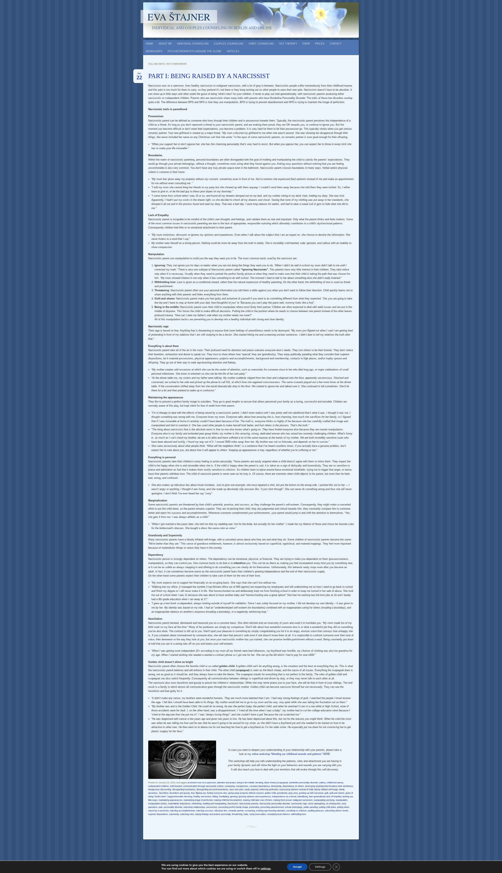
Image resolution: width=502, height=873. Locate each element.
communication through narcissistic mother (203, 786)
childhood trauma (335, 782)
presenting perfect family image (233, 807)
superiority (174, 814)
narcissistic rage (299, 803)
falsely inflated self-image (326, 789)
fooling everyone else (217, 793)
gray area (293, 793)
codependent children (158, 786)
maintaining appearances (170, 800)
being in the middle (245, 782)
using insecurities (257, 814)
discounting (165, 789)
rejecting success (204, 810)
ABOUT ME (165, 43)
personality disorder (173, 807)
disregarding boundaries (183, 789)
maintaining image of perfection (198, 800)
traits (246, 814)
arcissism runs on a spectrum (201, 782)
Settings (320, 867)
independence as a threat (284, 796)
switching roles (187, 814)
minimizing (196, 803)
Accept (297, 867)
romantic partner (236, 810)
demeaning (276, 786)
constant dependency (259, 786)
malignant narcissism (303, 800)
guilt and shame (336, 793)
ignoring (233, 796)
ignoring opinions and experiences (255, 796)
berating (259, 782)
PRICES (320, 43)
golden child (270, 793)
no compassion (333, 803)
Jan (139, 74)
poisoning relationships (194, 807)
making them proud (282, 800)
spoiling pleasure (316, 810)
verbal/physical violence (278, 814)
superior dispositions (158, 814)
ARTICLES (233, 51)
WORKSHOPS (154, 51)
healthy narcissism (202, 796)
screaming (250, 810)
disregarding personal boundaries (212, 789)
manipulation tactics (157, 803)
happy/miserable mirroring (179, 796)
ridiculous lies (220, 810)
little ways (152, 800)
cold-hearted (176, 786)
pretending (254, 807)
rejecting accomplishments (182, 810)
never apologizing (316, 803)
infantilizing (302, 796)
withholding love (298, 814)
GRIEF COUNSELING (261, 43)
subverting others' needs (336, 810)
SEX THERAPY (288, 43)
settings (266, 868)
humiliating (224, 796)
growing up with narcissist (311, 793)
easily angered (251, 789)
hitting (215, 796)
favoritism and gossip (180, 793)
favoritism (163, 793)
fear (193, 793)
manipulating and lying (324, 800)
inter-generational (317, 796)
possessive (211, 807)
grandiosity (282, 793)
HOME (149, 43)
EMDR (306, 43)
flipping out (201, 793)
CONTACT (336, 43)
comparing (230, 786)
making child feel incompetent (228, 800)
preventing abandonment (272, 807)
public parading (311, 807)
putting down (343, 807)
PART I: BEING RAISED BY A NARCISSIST (209, 75)
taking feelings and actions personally (213, 814)
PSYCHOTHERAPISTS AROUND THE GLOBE (195, 51)
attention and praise (226, 782)
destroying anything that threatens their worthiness (329, 786)
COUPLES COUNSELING (229, 43)
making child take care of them (257, 800)
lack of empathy (333, 796)
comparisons (242, 786)
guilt (326, 793)
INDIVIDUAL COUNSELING (193, 43)
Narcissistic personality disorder (275, 803)
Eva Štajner (178, 16)
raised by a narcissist (158, 810)
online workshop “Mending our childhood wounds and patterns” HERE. (291, 754)
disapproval (153, 789)
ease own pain (236, 789)
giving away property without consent (246, 793)
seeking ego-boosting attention (270, 810)
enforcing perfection (268, 789)
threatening (237, 814)
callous (322, 782)
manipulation (341, 800)
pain (161, 807)
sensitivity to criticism (296, 810)
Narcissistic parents (248, 803)
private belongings (293, 807)
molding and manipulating (214, 803)
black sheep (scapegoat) (276, 782)
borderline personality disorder (303, 782)
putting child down (327, 807)
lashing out (348, 796)
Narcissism (232, 803)
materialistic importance (179, 803)
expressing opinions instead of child (296, 789)
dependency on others (293, 786)
